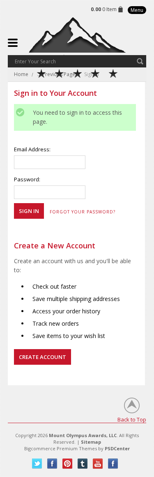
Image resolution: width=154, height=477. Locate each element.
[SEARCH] (140, 61)
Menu (137, 10)
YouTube (98, 463)
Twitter (37, 463)
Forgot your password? (82, 212)
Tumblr (83, 463)
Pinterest (67, 463)
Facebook (52, 463)
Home (21, 74)
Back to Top (131, 419)
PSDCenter (117, 448)
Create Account (42, 357)
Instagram (113, 463)
